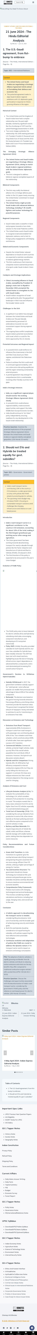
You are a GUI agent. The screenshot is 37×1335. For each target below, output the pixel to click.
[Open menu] (33, 2)
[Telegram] (14, 1327)
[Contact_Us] (32, 1327)
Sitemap (5, 1315)
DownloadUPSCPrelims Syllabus (16, 1227)
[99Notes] (8, 2)
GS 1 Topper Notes (11, 1128)
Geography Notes (11, 1140)
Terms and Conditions (9, 1166)
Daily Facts (9, 1182)
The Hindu (18, 28)
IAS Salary (9, 1123)
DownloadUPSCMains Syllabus (16, 1229)
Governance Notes (11, 1210)
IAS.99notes (12, 1315)
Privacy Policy (7, 1151)
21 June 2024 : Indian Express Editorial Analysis (9, 1014)
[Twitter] (7, 1327)
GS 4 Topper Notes (11, 1263)
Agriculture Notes (11, 1246)
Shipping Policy (7, 1161)
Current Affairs (9, 26)
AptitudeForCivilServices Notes (16, 1274)
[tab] (14, 1072)
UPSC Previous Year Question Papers (18, 1114)
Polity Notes (9, 1207)
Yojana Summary (11, 1185)
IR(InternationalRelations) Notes (16, 1213)
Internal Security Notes (13, 1255)
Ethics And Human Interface (15, 1269)
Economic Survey (11, 1193)
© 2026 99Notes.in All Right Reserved (15, 1321)
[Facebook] (3, 1327)
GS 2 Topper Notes (11, 1201)
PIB (6, 1188)
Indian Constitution (10, 1145)
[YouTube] (17, 1327)
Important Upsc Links (12, 1108)
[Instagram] (10, 1327)
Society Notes (10, 1137)
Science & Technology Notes (15, 1249)
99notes (14, 43)
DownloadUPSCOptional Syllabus (17, 1232)
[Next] (31, 1052)
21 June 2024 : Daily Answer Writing (28, 1013)
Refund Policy (7, 1156)
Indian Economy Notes (13, 1244)
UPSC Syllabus (9, 1221)
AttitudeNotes (10, 1271)
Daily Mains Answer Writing (15, 1179)
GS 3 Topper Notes (11, 1238)
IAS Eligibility (9, 1117)
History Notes (10, 1134)
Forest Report (10, 1196)
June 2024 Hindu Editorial (24, 26)
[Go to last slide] (5, 1052)
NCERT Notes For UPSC (13, 1120)
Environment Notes (12, 1252)
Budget (7, 1190)
